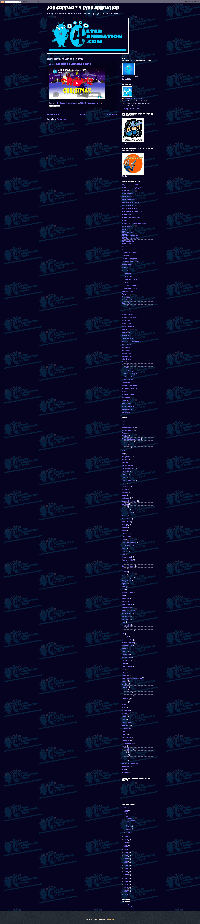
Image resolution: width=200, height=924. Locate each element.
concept (125, 525)
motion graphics (128, 643)
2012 (126, 875)
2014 (126, 868)
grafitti (124, 572)
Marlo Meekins (127, 344)
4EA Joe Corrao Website (130, 208)
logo (123, 628)
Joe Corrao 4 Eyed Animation (134, 98)
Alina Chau (126, 256)
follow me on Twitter (131, 906)
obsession (125, 660)
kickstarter (125, 616)
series (124, 708)
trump (124, 746)
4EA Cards (126, 191)
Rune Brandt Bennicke (130, 388)
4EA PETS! (126, 220)
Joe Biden (125, 598)
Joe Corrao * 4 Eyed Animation (83, 8)
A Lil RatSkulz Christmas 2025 (70, 64)
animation (125, 448)
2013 (126, 872)
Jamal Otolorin (127, 315)
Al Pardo (125, 250)
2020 (123, 421)
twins (124, 752)
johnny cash (126, 607)
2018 (126, 856)
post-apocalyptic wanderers (132, 678)
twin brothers (126, 749)
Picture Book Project (129, 374)
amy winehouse (127, 442)
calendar (125, 492)
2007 (126, 891)
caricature (125, 498)
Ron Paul (125, 699)
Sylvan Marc (126, 400)
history (124, 587)
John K (124, 329)
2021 (126, 846)
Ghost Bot (125, 306)
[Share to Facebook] (57, 106)
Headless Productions (130, 309)
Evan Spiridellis (127, 291)
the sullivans (126, 737)
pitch (124, 672)
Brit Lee (125, 270)
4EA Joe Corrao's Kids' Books (132, 211)
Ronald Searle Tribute (130, 385)
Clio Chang (126, 282)
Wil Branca (126, 412)
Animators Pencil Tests (130, 262)
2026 (126, 808)
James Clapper (127, 592)
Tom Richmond (127, 403)
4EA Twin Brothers (128, 241)
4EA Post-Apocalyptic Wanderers (134, 223)
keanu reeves (126, 613)
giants (124, 569)
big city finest (127, 465)
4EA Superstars (127, 232)
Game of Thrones (128, 566)
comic (124, 516)
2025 (126, 811)
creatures (125, 533)
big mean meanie (128, 468)
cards (124, 495)
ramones (125, 687)
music (124, 651)
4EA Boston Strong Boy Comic (133, 188)
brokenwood (126, 486)
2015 (126, 865)
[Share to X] (54, 106)
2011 (126, 878)
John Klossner (127, 332)
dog (123, 539)
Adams (124, 433)
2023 (126, 840)
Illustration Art (127, 312)
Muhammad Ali (127, 646)
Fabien (124, 294)
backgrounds (126, 457)
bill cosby (125, 471)
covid (124, 530)
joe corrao (125, 601)
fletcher (124, 551)
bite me (124, 474)
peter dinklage (127, 666)
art (123, 454)
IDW (123, 589)
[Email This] (50, 106)
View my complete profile (131, 109)
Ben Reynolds (127, 264)
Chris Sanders (127, 276)
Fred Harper (126, 297)
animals (125, 445)
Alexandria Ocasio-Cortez (131, 439)
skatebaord (126, 710)
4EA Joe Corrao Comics (130, 202)
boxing (124, 483)
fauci (123, 548)
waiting (124, 761)
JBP (123, 595)
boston (124, 477)
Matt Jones (126, 347)
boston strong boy (128, 480)
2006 (126, 894)
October (129, 826)
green (124, 575)
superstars (126, 725)
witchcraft (125, 772)
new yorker (126, 654)
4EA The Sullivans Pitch (130, 238)
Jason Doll (126, 321)
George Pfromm (127, 303)
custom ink (126, 536)
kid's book (125, 619)
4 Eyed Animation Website (131, 185)
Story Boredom (127, 397)
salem (124, 705)
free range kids (127, 560)
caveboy (125, 504)
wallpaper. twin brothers (130, 764)
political (125, 675)
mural (124, 649)
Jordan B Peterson (128, 610)
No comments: (93, 103)
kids (123, 622)
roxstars (125, 702)
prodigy (125, 684)
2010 (126, 881)
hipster (124, 584)
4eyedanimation (127, 430)
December (130, 814)
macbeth (125, 637)
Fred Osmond (127, 300)
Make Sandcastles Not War (131, 341)
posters (124, 681)
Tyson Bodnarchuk (128, 406)
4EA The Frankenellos (130, 235)
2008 (126, 888)
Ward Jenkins (127, 409)
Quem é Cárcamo (128, 380)
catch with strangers (129, 501)
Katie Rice (125, 335)
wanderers (125, 767)
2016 (126, 862)
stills (123, 719)
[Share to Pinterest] (59, 106)
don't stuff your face (129, 542)
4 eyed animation (128, 427)
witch (124, 770)
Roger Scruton (127, 696)
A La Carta (125, 247)
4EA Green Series (128, 199)
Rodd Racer (126, 383)
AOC (123, 451)
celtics (124, 507)
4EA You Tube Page (129, 244)
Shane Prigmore (128, 394)
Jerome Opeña (127, 324)
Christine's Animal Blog (130, 279)
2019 (126, 852)
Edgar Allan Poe (128, 545)
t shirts (124, 734)
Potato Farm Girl (128, 377)
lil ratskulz (126, 625)
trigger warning (127, 743)
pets (123, 669)
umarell (124, 755)
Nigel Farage (126, 657)
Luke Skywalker (127, 631)
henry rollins (126, 581)
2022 (123, 424)
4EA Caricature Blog (129, 194)
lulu (123, 634)
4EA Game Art (127, 197)
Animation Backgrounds (130, 259)
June (128, 832)
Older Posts (111, 114)
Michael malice (127, 640)
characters (125, 510)
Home (82, 114)
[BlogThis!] (52, 106)
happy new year (127, 578)
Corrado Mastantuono (130, 285)
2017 (126, 859)
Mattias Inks (126, 353)
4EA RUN (125, 229)
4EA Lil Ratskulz (128, 214)
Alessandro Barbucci (129, 253)
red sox (124, 690)
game (124, 563)
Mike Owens (126, 359)
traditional (125, 740)
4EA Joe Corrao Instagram (131, 205)
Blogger (111, 919)
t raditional (126, 728)
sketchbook (126, 714)
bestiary (125, 462)
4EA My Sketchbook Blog (131, 217)
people (124, 663)
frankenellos (126, 557)
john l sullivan (127, 604)
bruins (124, 489)
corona (124, 527)
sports (124, 716)
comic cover (126, 522)
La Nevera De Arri (128, 338)
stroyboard (126, 722)
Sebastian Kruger (128, 391)
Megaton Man (127, 356)
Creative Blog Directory (130, 288)
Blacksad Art (126, 267)
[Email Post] (101, 103)
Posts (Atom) (61, 119)
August (129, 829)
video (124, 758)
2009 (126, 884)
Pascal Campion (128, 368)
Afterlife (125, 436)
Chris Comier (126, 273)
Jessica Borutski (128, 326)
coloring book (127, 513)
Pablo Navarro (127, 365)
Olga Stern (126, 362)
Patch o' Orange (127, 371)
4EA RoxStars (127, 226)
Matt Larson (126, 350)
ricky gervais (126, 693)
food (123, 554)
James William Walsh (129, 318)
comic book (126, 519)
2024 (126, 836)
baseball (125, 460)
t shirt (124, 731)
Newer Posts (53, 114)
